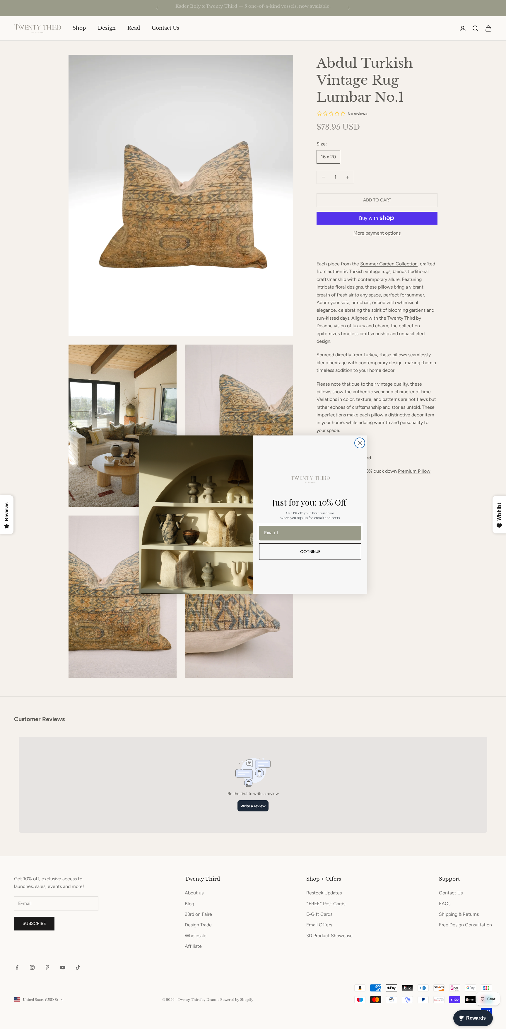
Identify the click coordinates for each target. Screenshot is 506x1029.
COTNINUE (310, 552)
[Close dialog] (360, 443)
